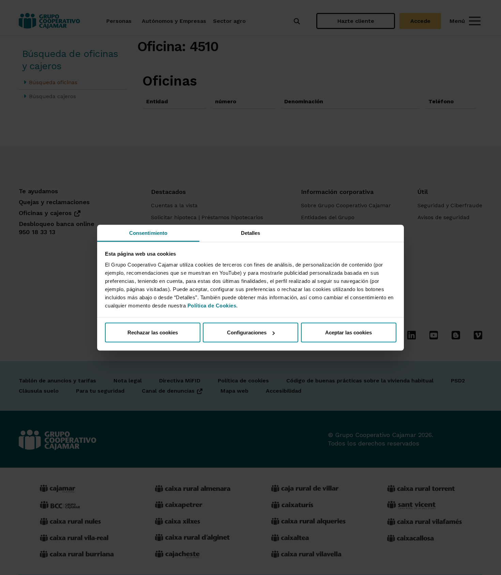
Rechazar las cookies (152, 332)
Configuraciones (247, 332)
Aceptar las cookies (348, 332)
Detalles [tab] (250, 233)
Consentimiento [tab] (148, 233)
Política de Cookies (212, 305)
